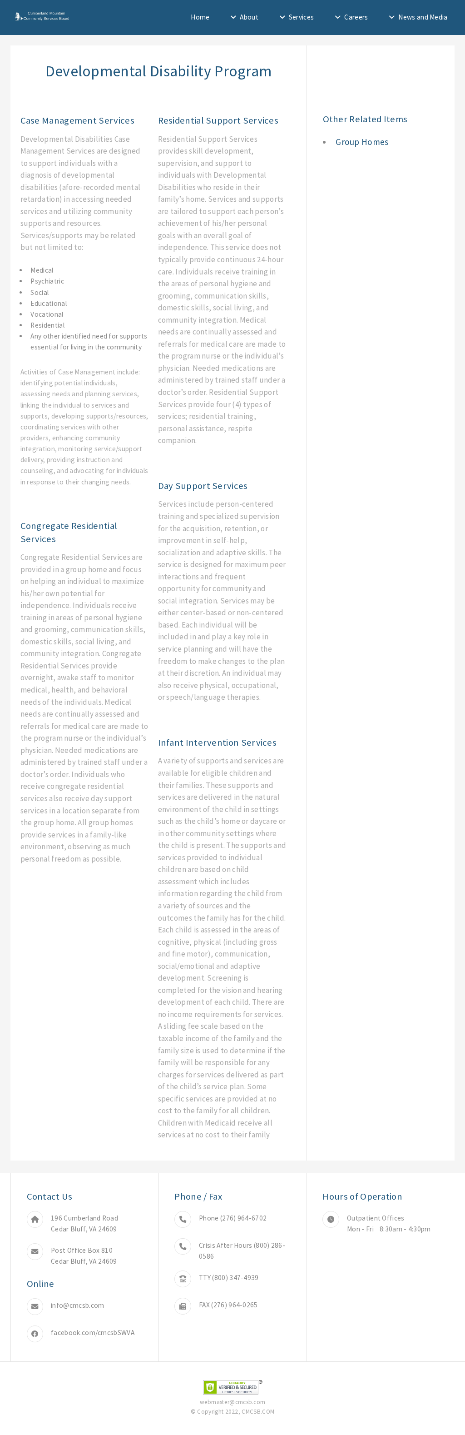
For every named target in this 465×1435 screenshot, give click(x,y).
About (249, 17)
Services (301, 17)
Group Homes (362, 141)
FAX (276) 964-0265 (228, 1304)
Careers (356, 17)
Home (200, 17)
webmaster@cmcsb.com (233, 1402)
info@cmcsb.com (77, 1305)
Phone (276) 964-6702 (233, 1218)
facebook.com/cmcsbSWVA (92, 1332)
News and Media (422, 17)
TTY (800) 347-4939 (229, 1277)
